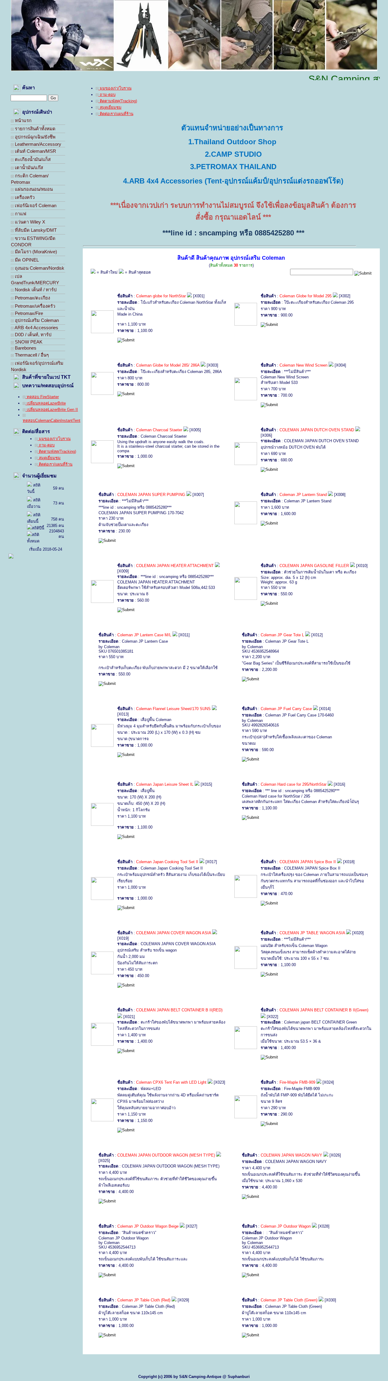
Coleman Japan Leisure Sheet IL (165, 784)
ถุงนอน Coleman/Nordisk (39, 268)
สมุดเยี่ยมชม (49, 458)
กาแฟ (20, 213)
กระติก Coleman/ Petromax (29, 179)
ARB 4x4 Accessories (36, 327)
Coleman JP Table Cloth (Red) (143, 1300)
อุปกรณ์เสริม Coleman (36, 320)
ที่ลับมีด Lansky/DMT (35, 230)
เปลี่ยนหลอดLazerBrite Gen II (51, 409)
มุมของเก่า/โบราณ (54, 438)
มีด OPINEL (26, 259)
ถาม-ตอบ (46, 445)
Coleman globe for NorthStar (161, 296)
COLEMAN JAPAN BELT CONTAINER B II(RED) (179, 1010)
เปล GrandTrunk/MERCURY (35, 279)
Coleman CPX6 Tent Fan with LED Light (171, 1082)
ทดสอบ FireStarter (42, 397)
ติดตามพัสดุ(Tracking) (57, 451)
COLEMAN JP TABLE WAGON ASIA (312, 933)
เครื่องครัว (24, 197)
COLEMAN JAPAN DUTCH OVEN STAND (317, 430)
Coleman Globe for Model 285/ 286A (167, 365)
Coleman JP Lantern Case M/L (144, 635)
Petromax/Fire (28, 313)
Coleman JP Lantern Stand (303, 494)
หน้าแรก (23, 120)
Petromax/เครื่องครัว (34, 306)
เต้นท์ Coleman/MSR (35, 151)
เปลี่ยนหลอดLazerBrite (45, 403)
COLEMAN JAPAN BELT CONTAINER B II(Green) (323, 1010)
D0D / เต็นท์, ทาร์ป (33, 334)
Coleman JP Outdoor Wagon (286, 1226)
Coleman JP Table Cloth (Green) (289, 1300)
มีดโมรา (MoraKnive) (35, 251)
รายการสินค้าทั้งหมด (34, 128)
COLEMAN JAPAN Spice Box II (307, 862)
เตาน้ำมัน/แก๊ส (28, 167)
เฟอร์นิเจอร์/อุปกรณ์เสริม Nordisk (37, 366)
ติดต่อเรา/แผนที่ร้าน (55, 464)
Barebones (25, 347)
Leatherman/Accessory (37, 144)
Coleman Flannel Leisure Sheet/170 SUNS (174, 708)
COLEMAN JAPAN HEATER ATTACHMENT (175, 565)
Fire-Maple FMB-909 (297, 1082)
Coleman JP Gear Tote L (282, 635)
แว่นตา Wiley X (29, 221)
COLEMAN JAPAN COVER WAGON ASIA (174, 933)
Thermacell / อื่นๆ (31, 354)
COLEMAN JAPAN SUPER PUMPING (151, 494)
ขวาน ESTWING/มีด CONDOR (33, 241)
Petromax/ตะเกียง (32, 297)
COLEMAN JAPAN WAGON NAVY (292, 1155)
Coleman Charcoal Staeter (159, 430)
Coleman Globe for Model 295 (305, 296)
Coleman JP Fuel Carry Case (286, 708)
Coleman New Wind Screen (304, 365)
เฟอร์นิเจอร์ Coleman (35, 205)
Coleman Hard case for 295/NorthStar (293, 784)
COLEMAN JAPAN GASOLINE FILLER (314, 565)
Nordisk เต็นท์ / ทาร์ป (35, 289)
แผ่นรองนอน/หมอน (33, 189)
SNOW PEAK (28, 341)
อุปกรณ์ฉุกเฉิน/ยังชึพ (34, 136)
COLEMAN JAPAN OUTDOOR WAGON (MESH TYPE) (166, 1155)
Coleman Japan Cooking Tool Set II (167, 862)
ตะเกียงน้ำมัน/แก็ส (32, 159)
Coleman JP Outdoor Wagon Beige (148, 1226)
